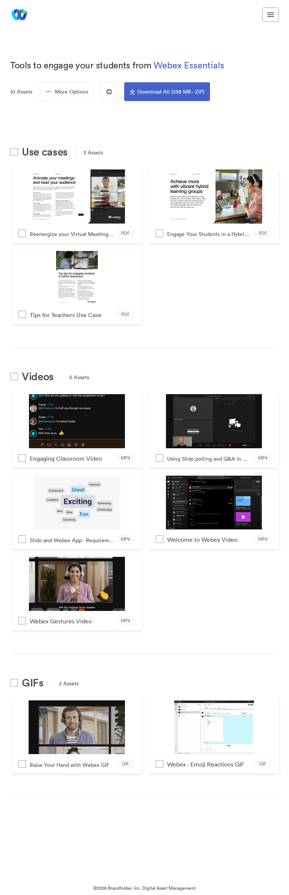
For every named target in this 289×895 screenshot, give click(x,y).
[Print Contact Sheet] (109, 91)
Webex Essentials (189, 65)
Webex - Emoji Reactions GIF (205, 764)
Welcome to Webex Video (202, 539)
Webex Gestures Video (61, 621)
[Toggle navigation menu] (270, 15)
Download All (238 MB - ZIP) (170, 91)
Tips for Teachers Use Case (66, 315)
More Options (71, 91)
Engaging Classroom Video (66, 458)
